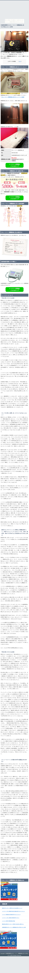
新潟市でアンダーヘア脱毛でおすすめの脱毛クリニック (12, 908)
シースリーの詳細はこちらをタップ (14, 165)
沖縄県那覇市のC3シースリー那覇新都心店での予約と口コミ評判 (14, 927)
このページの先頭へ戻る (14, 951)
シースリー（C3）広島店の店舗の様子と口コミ (10, 917)
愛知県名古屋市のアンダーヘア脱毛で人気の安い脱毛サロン (13, 924)
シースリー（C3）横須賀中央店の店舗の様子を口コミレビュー (13, 911)
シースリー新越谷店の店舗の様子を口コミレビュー (11, 914)
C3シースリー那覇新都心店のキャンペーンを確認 (13, 97)
